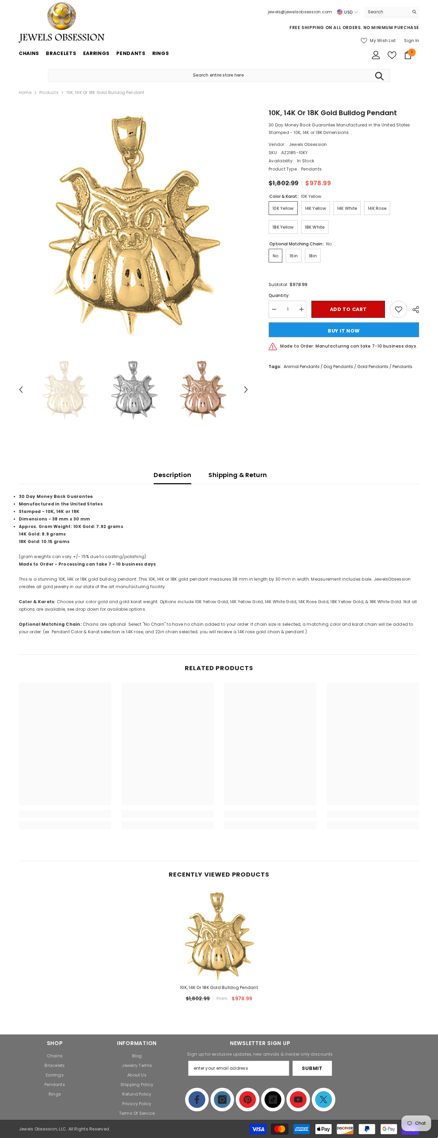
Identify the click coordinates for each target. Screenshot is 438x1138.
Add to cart (348, 309)
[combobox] (386, 12)
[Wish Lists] (392, 55)
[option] (133, 222)
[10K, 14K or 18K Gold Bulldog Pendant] (219, 935)
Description (172, 475)
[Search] (391, 12)
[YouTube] (298, 1099)
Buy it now (344, 330)
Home (25, 92)
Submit (312, 1068)
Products (49, 92)
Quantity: (279, 295)
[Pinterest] (247, 1099)
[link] (65, 814)
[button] (21, 389)
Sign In (411, 40)
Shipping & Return (237, 475)
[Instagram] (222, 1099)
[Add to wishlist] (398, 309)
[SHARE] (413, 309)
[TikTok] (273, 1099)
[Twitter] (323, 1099)
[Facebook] (197, 1099)
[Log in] (376, 55)
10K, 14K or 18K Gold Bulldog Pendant (219, 987)
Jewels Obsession (308, 144)
